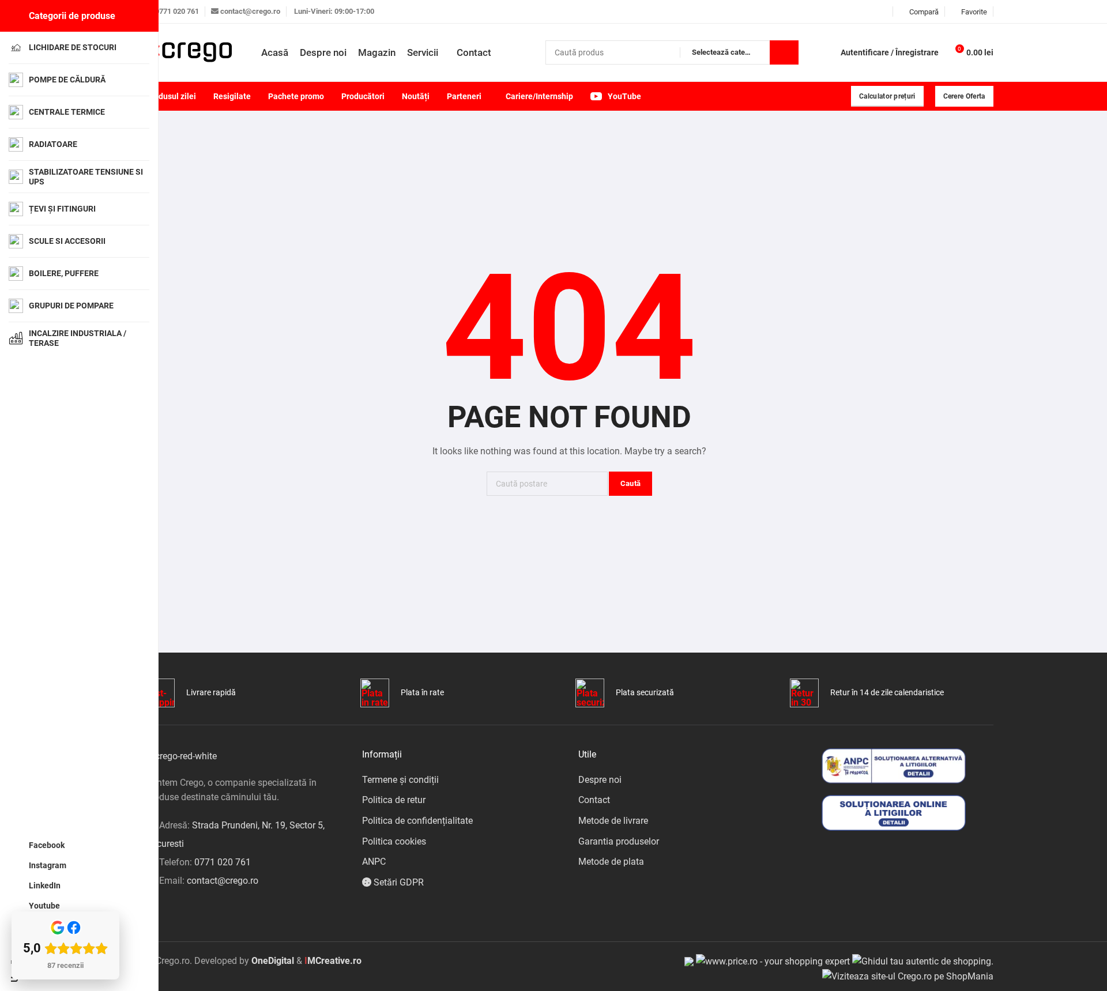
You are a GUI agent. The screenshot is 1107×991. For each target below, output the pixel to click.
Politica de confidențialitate (417, 820)
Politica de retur (394, 799)
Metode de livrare (613, 820)
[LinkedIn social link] (869, 11)
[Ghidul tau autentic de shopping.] (922, 960)
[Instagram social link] (855, 11)
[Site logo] (189, 52)
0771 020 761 (177, 11)
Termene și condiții (400, 779)
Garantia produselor (618, 841)
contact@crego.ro (250, 11)
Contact (594, 799)
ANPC (374, 861)
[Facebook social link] (840, 11)
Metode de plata (611, 861)
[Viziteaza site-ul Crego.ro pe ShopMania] (907, 975)
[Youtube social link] (883, 11)
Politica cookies (394, 841)
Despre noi (600, 779)
